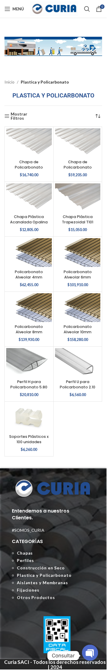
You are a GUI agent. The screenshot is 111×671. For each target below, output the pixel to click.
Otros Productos (36, 597)
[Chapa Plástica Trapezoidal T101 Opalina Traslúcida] (78, 197)
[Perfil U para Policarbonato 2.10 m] (78, 362)
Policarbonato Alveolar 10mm (78, 329)
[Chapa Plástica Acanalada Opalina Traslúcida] (29, 197)
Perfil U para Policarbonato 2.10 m (77, 387)
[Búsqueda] (87, 9)
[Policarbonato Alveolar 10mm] (78, 307)
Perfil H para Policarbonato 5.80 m (28, 387)
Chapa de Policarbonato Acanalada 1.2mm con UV (77, 169)
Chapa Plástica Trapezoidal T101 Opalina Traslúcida (77, 222)
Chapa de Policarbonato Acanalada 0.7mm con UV (29, 169)
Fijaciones (28, 589)
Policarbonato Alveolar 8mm (29, 329)
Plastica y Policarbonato (44, 575)
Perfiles (25, 560)
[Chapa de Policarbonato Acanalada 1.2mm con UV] (78, 142)
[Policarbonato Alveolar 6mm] (78, 252)
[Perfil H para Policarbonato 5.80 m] (29, 362)
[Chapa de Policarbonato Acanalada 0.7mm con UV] (29, 142)
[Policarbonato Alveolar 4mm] (29, 252)
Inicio (9, 81)
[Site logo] (54, 8)
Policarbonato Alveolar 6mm (78, 274)
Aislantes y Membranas (42, 582)
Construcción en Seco (41, 567)
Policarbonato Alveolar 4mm (29, 274)
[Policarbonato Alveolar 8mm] (29, 307)
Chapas (25, 552)
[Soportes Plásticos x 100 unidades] (29, 417)
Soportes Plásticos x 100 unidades (29, 439)
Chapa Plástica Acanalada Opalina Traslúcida (29, 222)
